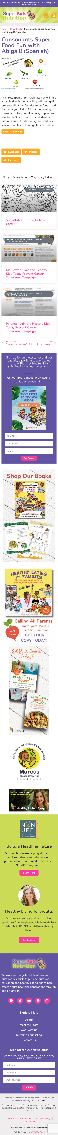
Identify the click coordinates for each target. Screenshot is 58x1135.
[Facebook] (11, 1001)
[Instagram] (47, 1001)
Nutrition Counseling (29, 1035)
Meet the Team (29, 1025)
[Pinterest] (38, 1001)
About (29, 1019)
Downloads (16, 28)
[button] (46, 15)
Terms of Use (25, 1118)
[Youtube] (29, 1001)
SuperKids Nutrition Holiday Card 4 (26, 222)
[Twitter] (20, 1001)
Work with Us (29, 1030)
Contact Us (29, 1040)
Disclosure (30, 1121)
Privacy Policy (43, 1118)
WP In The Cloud (37, 1132)
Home (4, 28)
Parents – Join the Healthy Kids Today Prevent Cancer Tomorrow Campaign (28, 327)
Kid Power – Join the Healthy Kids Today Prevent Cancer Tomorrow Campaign (26, 273)
